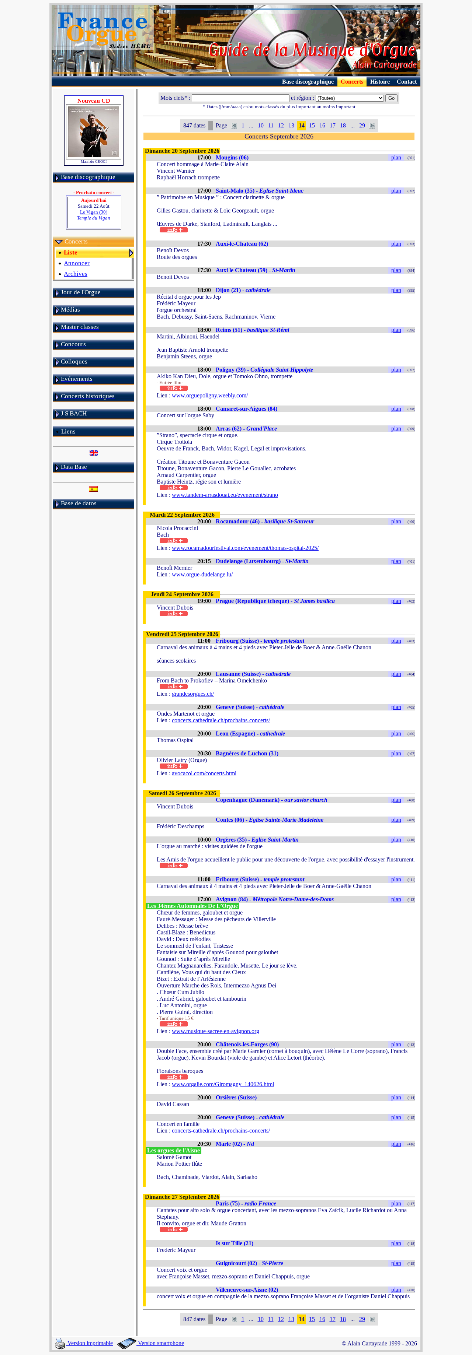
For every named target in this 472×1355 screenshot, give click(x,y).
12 (281, 125)
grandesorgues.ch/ (193, 694)
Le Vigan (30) (93, 215)
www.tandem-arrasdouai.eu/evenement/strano (225, 495)
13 (291, 125)
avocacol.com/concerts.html (204, 773)
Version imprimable (89, 1343)
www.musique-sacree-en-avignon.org (215, 1031)
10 (261, 125)
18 (343, 125)
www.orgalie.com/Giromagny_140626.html (223, 1084)
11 (271, 125)
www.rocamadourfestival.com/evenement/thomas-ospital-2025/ (245, 548)
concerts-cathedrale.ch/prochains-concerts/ (221, 720)
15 (312, 125)
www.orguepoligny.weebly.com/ (210, 395)
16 (322, 125)
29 (362, 125)
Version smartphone (160, 1343)
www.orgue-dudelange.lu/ (202, 574)
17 (333, 125)
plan (396, 157)
